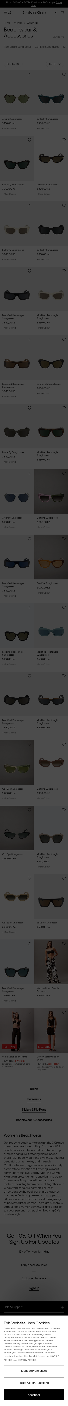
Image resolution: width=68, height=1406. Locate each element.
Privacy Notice (27, 1359)
